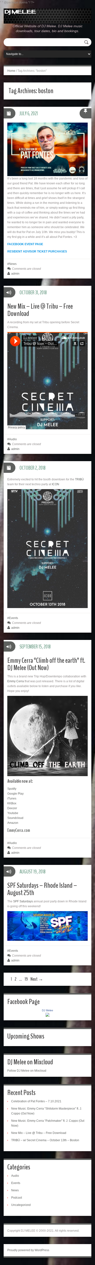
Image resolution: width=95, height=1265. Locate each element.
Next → (36, 979)
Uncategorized (21, 1205)
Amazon (12, 823)
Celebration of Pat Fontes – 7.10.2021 (36, 1101)
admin (15, 273)
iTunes (11, 798)
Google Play (15, 793)
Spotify (11, 788)
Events (13, 618)
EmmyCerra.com (19, 830)
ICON (55, 484)
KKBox (11, 803)
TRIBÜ (79, 479)
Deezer (12, 808)
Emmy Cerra (15, 681)
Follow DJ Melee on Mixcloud (26, 1070)
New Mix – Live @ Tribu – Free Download (40, 310)
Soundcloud (15, 818)
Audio (13, 439)
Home (11, 70)
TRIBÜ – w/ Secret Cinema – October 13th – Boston (45, 1140)
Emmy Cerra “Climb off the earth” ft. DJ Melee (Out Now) (46, 664)
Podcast (16, 1197)
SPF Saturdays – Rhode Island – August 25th (42, 889)
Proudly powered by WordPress (28, 1250)
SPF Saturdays (23, 901)
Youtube (12, 813)
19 (26, 979)
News (13, 264)
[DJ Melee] (47, 16)
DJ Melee (47, 1010)
